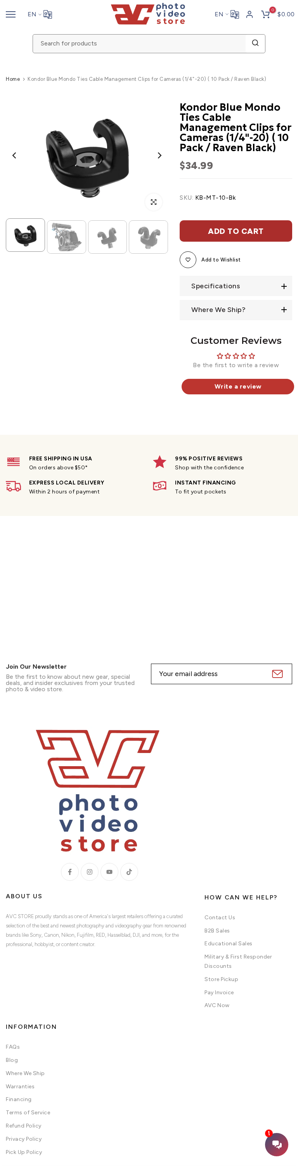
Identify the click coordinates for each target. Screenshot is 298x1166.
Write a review (238, 386)
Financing (19, 1099)
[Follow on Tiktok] (129, 872)
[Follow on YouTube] (109, 872)
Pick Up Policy (24, 1152)
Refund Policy (24, 1125)
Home (13, 79)
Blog (12, 1060)
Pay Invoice (219, 992)
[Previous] (20, 155)
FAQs (13, 1047)
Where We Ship (25, 1073)
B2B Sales (217, 930)
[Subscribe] (276, 674)
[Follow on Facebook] (70, 872)
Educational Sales (228, 943)
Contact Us (219, 917)
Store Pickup (221, 979)
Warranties (20, 1086)
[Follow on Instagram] (90, 872)
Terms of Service (28, 1112)
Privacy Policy (24, 1139)
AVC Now (217, 1005)
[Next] (153, 155)
